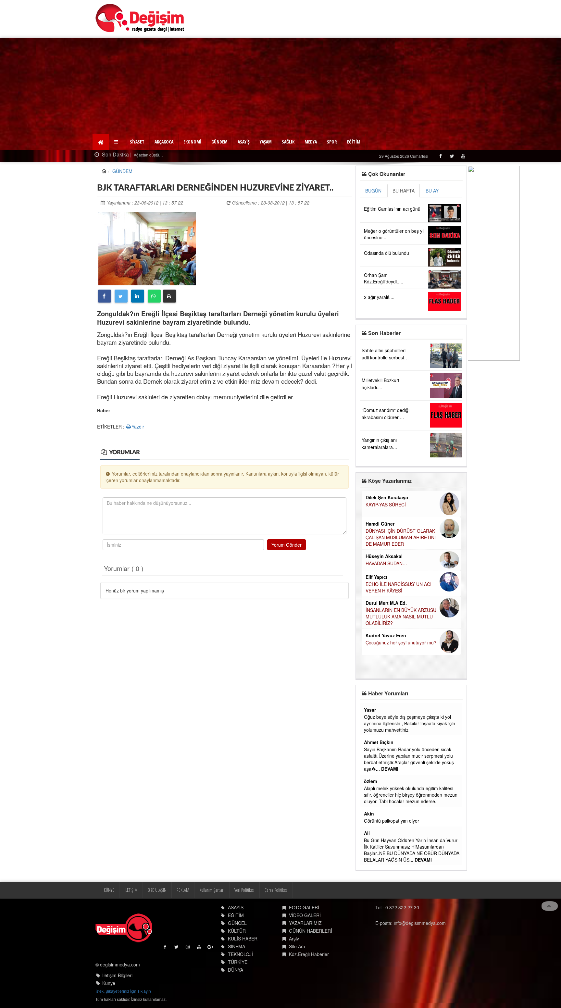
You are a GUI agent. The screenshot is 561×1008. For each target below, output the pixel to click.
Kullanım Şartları (211, 890)
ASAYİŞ (244, 142)
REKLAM (183, 890)
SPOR (332, 142)
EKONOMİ (192, 142)
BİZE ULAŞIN (157, 890)
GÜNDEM (219, 142)
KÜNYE (109, 890)
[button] (117, 142)
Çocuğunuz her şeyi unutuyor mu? (401, 642)
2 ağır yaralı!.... (379, 297)
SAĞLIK (288, 142)
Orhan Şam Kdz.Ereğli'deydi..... (383, 278)
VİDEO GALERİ (305, 915)
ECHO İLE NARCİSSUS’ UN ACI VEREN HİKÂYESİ (398, 587)
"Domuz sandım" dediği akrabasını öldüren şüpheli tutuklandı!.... (385, 417)
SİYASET (137, 142)
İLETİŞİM (131, 890)
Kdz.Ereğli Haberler (309, 954)
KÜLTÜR (237, 930)
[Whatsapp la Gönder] (154, 296)
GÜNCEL (237, 923)
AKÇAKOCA (164, 142)
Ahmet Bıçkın (378, 742)
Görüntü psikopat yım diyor (391, 820)
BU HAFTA (404, 190)
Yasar (370, 709)
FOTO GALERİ (304, 907)
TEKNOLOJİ (240, 954)
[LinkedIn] (137, 296)
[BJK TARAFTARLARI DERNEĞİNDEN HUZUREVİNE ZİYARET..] (147, 248)
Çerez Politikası (276, 890)
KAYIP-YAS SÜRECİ (386, 504)
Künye (108, 983)
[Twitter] (451, 156)
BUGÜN (373, 190)
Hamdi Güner (380, 523)
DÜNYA (235, 969)
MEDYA (311, 142)
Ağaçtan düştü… (148, 154)
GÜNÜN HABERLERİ (310, 930)
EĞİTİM (353, 142)
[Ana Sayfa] (140, 18)
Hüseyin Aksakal (384, 556)
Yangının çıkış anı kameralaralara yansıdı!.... (379, 447)
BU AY (432, 190)
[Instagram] (188, 948)
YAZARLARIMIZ (305, 923)
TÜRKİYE (237, 962)
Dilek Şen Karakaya (387, 497)
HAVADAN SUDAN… (386, 563)
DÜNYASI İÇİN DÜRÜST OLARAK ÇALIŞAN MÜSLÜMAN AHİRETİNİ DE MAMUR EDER (401, 537)
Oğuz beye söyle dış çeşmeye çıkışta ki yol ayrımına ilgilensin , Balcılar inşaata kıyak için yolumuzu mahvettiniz (409, 723)
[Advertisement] (280, 86)
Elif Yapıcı (376, 577)
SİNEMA (236, 946)
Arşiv (294, 938)
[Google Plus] (211, 948)
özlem (370, 781)
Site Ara (297, 946)
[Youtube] (463, 156)
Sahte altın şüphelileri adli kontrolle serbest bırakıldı (383, 357)
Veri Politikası (244, 890)
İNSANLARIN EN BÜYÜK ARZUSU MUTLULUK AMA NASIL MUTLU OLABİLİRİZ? (401, 616)
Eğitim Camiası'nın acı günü (392, 208)
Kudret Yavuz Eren (386, 635)
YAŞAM (266, 142)
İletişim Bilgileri (117, 975)
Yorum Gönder (286, 544)
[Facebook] (440, 156)
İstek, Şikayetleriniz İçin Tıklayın (123, 991)
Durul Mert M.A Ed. (386, 603)
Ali (367, 833)
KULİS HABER (242, 938)
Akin (369, 813)
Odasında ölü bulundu (386, 253)
